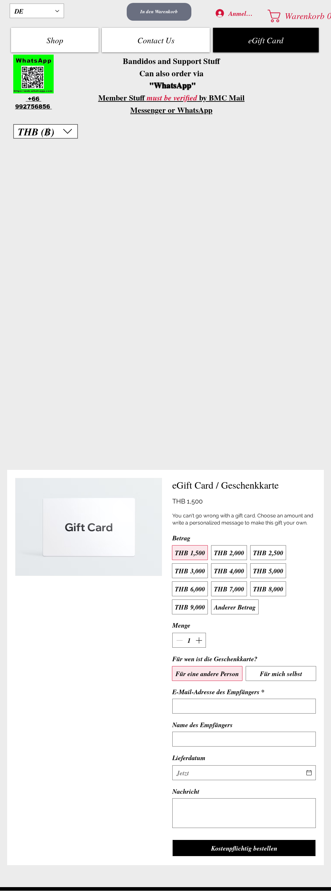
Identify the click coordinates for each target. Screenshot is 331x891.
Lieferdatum (189, 757)
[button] (292, 16)
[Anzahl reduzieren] (178, 640)
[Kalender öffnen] (309, 773)
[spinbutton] (189, 640)
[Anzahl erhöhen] (199, 640)
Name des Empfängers (202, 724)
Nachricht (185, 791)
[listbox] (45, 131)
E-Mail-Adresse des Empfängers (218, 691)
